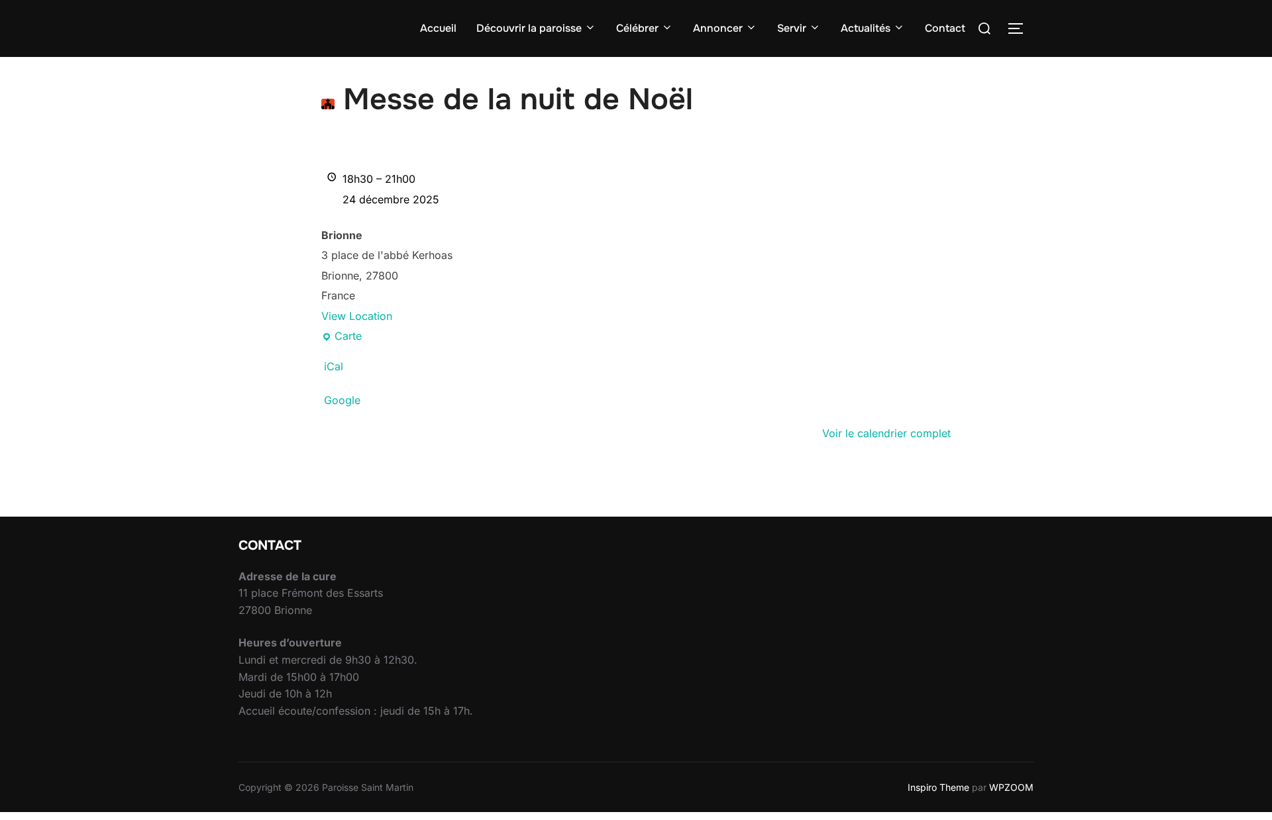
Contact (945, 28)
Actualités (865, 28)
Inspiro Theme (938, 787)
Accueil (438, 28)
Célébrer (637, 28)
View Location (356, 316)
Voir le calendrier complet (886, 433)
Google (342, 400)
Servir (791, 28)
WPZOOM (1011, 787)
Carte (341, 337)
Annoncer (718, 28)
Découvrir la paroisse (529, 28)
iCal (333, 366)
